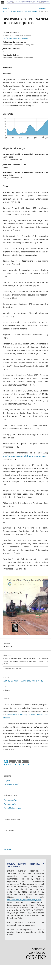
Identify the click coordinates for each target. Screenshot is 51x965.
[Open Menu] (2, 2)
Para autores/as (10, 804)
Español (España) (11, 784)
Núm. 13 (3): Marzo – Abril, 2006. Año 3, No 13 (20, 11)
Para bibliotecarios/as (12, 808)
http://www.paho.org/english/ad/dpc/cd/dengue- (25, 456)
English (7, 780)
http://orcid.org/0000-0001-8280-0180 (15, 38)
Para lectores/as (10, 800)
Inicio (5, 8)
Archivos (42, 8)
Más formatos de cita (12, 668)
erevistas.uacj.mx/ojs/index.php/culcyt (24, 899)
